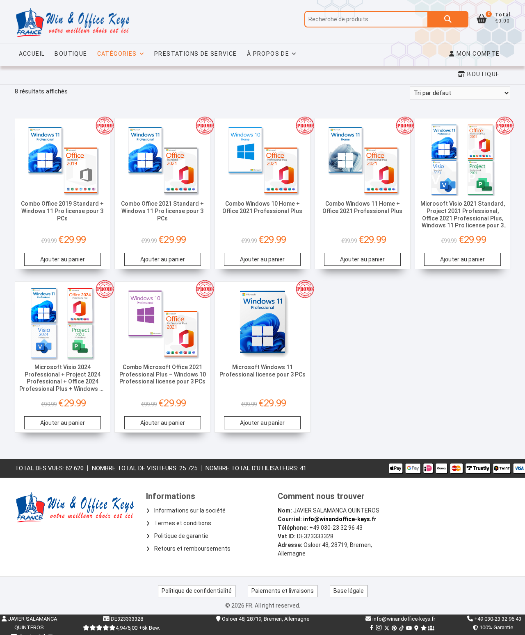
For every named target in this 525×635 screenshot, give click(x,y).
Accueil (32, 53)
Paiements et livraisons (282, 590)
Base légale (348, 590)
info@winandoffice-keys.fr (340, 519)
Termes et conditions (182, 523)
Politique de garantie (181, 536)
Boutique (71, 53)
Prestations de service (195, 53)
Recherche (447, 19)
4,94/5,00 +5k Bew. (138, 628)
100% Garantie (495, 627)
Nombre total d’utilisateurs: (252, 468)
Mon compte (477, 53)
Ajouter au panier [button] (62, 259)
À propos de (268, 53)
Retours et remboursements (192, 548)
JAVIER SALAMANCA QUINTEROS (32, 623)
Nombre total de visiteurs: (135, 468)
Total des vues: (40, 468)
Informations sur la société (190, 510)
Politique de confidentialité (197, 590)
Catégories (117, 53)
